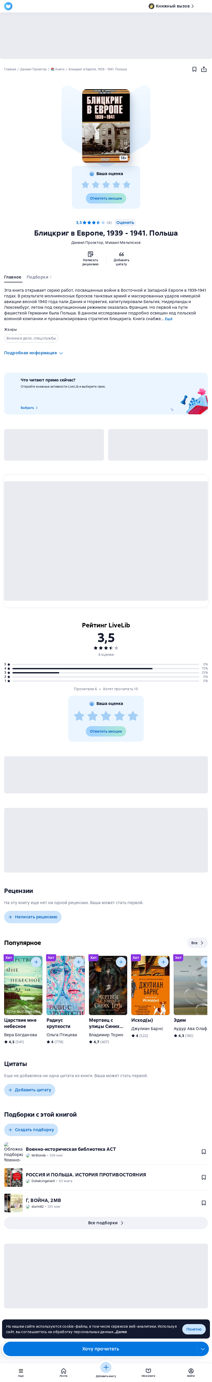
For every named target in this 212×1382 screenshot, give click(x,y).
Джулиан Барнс (147, 1028)
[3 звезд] (106, 185)
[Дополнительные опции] (203, 1349)
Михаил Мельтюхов (123, 242)
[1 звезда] (85, 185)
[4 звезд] (116, 185)
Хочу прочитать (100, 1349)
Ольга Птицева (62, 1035)
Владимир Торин (106, 1035)
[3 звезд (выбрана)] (94, 223)
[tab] (13, 278)
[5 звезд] (127, 185)
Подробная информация (30, 353)
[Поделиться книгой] (204, 69)
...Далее (120, 1332)
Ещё (168, 319)
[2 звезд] (96, 185)
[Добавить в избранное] (194, 69)
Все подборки (103, 1223)
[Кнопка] (36, 962)
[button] (106, 126)
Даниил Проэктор (87, 242)
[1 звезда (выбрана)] (84, 223)
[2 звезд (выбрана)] (89, 223)
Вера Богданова (20, 1035)
